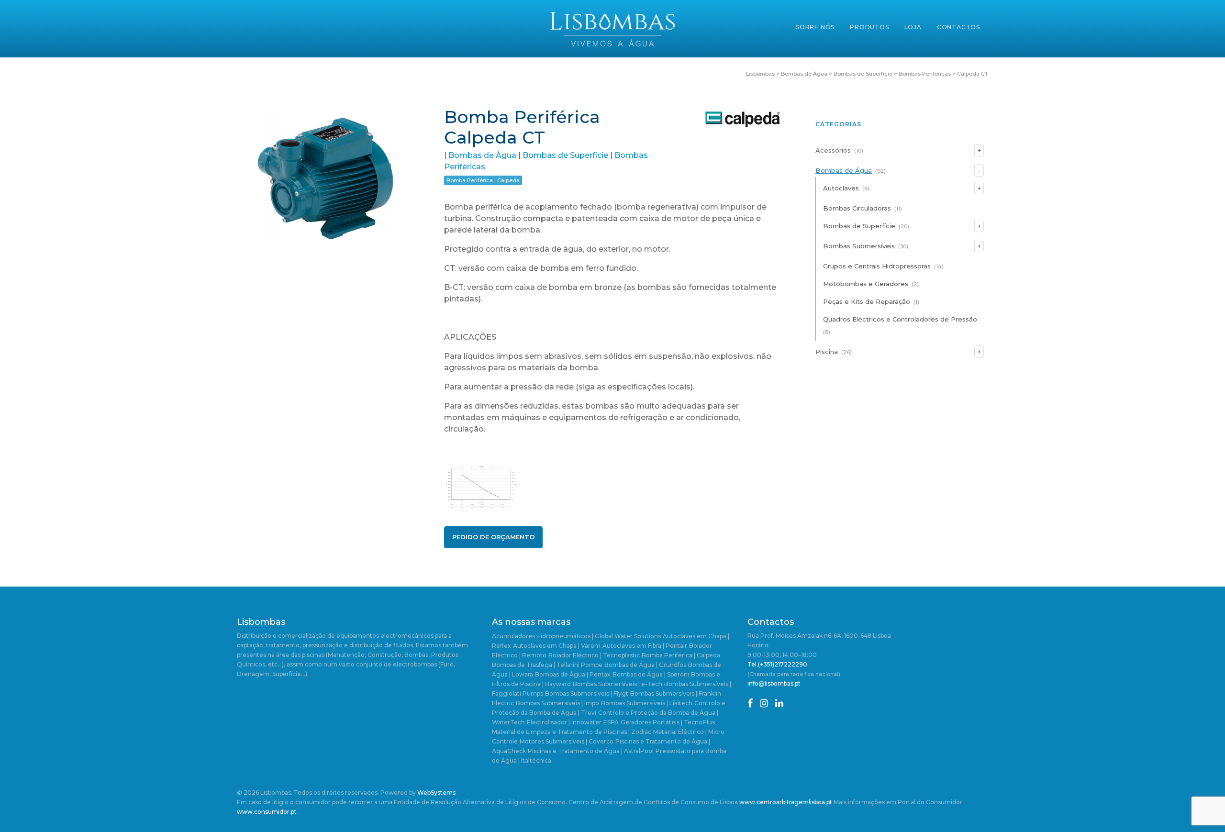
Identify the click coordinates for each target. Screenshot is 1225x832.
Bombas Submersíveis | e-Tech (617, 684)
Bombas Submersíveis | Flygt (586, 693)
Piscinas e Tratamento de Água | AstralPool (591, 750)
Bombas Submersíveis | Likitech (646, 703)
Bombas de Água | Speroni (650, 674)
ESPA (611, 722)
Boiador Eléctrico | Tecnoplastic (594, 655)
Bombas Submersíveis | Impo (557, 703)
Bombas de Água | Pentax (573, 674)
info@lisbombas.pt (774, 683)
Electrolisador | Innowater (564, 722)
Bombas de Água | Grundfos (645, 664)
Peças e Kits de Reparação (866, 301)
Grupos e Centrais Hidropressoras (877, 266)
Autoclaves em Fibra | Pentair (644, 645)
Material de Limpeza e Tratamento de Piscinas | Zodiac (571, 731)
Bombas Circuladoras (857, 208)
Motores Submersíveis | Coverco (566, 741)
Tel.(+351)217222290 (777, 664)
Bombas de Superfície (565, 155)
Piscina (826, 351)
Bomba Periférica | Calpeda (483, 180)
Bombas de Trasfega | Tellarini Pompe (547, 664)
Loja (913, 27)
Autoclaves (841, 188)
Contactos (958, 27)
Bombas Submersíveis (859, 246)
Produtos (869, 27)
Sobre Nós (815, 27)
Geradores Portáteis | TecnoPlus (668, 722)
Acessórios (833, 150)
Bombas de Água (482, 155)
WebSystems (436, 792)
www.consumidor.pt (267, 811)
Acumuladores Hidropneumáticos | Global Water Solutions (576, 636)
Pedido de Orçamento (493, 537)
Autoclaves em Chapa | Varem (557, 645)
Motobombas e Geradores (865, 284)
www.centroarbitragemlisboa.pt (785, 802)
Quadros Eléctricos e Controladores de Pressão (900, 319)
